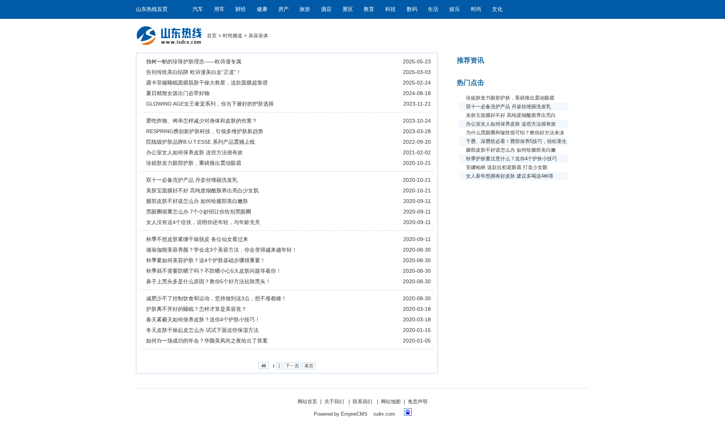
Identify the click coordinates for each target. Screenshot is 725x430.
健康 (262, 9)
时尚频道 (232, 35)
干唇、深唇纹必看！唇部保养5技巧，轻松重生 (516, 141)
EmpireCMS (354, 414)
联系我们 (362, 401)
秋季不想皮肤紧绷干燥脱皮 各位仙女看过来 (197, 239)
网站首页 (307, 401)
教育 (369, 9)
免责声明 (417, 401)
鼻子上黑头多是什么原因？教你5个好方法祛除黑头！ (208, 281)
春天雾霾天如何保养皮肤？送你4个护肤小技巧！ (203, 319)
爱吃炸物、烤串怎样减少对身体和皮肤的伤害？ (201, 121)
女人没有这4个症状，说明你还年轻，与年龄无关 (203, 222)
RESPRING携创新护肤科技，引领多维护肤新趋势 (204, 131)
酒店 (326, 9)
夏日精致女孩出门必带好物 (178, 93)
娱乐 (454, 9)
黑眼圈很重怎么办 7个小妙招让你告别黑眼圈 (198, 212)
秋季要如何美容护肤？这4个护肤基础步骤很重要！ (205, 260)
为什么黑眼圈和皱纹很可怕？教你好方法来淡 (515, 132)
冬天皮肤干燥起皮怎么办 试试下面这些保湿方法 (202, 330)
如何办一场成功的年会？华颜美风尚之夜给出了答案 (207, 341)
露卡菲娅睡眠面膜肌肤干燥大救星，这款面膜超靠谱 (207, 83)
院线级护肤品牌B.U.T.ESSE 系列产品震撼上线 (200, 142)
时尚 (476, 9)
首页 (212, 35)
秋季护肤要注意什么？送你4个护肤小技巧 (511, 158)
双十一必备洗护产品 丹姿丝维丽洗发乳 (192, 180)
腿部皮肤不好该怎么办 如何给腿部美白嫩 (511, 150)
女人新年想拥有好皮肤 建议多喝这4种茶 (510, 176)
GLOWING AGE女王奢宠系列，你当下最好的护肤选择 (210, 104)
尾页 (308, 366)
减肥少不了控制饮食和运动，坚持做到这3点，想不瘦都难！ (216, 298)
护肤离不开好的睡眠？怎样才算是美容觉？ (196, 309)
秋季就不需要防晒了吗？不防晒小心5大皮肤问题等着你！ (213, 271)
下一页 (292, 366)
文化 (497, 9)
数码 (412, 9)
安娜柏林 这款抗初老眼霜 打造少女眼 (507, 167)
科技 (390, 9)
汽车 (198, 9)
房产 (283, 9)
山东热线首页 (152, 9)
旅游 (304, 9)
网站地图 (391, 401)
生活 (433, 9)
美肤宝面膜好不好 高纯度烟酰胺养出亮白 (511, 115)
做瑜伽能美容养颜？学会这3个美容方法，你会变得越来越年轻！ (221, 250)
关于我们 (334, 401)
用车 (219, 9)
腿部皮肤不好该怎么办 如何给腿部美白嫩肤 (197, 201)
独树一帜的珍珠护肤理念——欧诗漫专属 (193, 61)
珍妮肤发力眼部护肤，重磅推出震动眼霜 (193, 163)
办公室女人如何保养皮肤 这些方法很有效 (194, 152)
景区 (347, 9)
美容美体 (258, 35)
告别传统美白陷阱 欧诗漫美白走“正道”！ (193, 72)
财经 (240, 9)
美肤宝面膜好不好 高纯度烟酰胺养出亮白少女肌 (202, 190)
